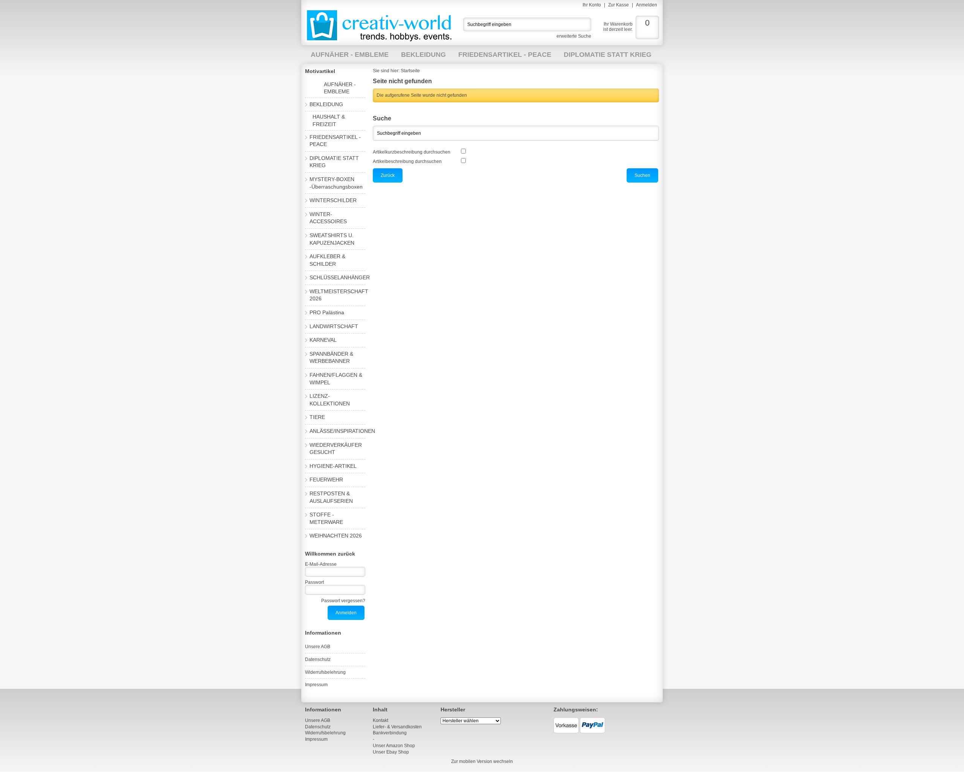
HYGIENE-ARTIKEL (333, 466)
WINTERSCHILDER (333, 200)
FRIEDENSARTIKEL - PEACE (504, 54)
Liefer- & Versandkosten (397, 726)
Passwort (314, 582)
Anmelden (646, 5)
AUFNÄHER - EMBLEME (350, 54)
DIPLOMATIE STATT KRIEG (607, 54)
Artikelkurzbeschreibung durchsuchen (411, 152)
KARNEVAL (323, 340)
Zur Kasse (618, 5)
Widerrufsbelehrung (325, 672)
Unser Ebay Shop (391, 752)
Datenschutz (318, 659)
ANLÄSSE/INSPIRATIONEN (342, 431)
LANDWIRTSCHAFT (334, 326)
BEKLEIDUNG (423, 54)
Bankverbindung (390, 732)
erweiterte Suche (574, 36)
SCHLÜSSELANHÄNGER (340, 277)
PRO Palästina (327, 312)
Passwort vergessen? (343, 600)
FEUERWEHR (326, 480)
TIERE (317, 417)
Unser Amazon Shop (394, 745)
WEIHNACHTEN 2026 (336, 536)
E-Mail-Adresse (321, 564)
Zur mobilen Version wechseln (482, 761)
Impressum (316, 684)
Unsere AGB (317, 646)
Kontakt (380, 720)
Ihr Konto (592, 5)
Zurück (388, 175)
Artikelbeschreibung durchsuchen (407, 161)
